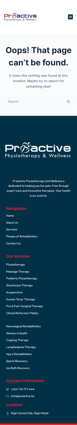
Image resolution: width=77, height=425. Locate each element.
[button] (70, 16)
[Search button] (68, 101)
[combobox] (34, 101)
